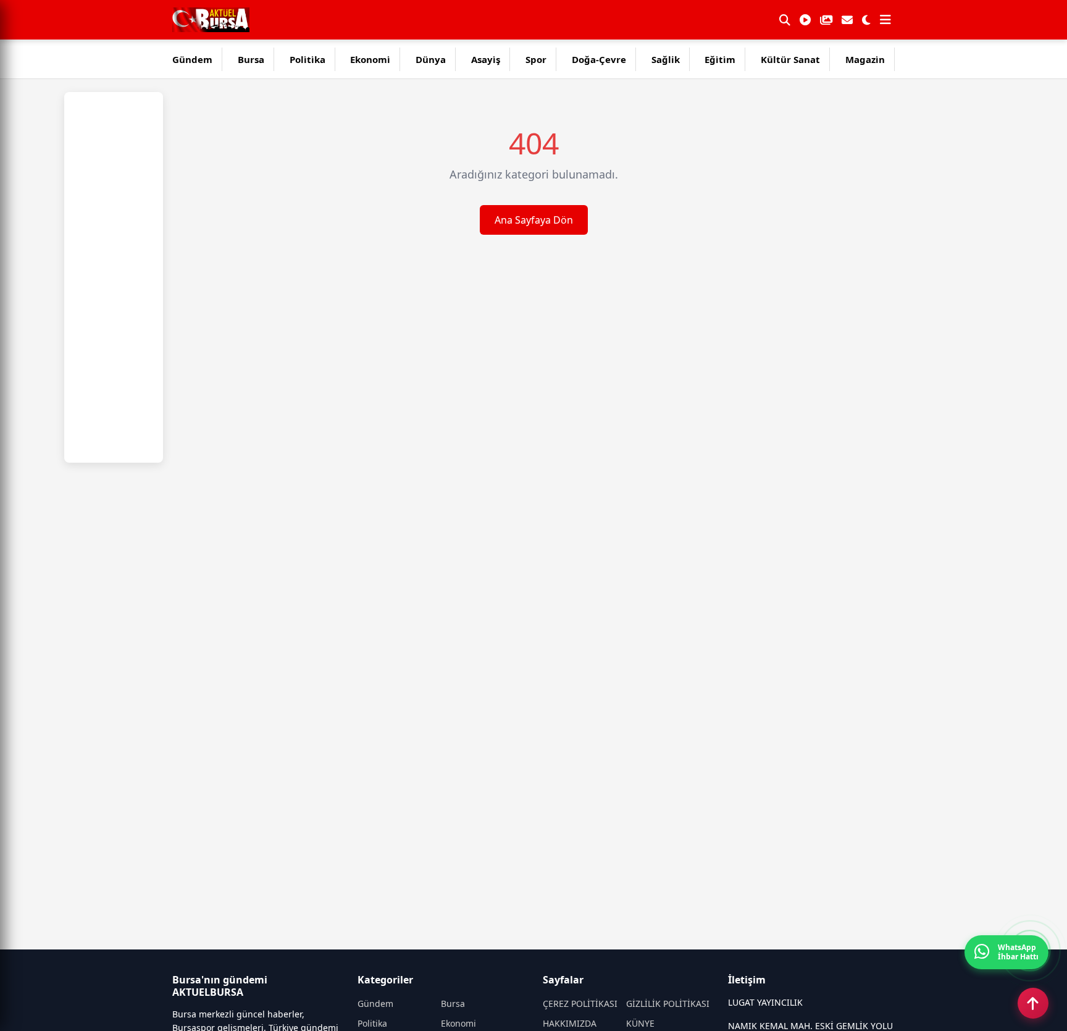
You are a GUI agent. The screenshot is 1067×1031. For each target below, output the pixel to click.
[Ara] (785, 19)
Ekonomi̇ (370, 59)
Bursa (251, 59)
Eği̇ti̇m (720, 59)
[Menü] (885, 20)
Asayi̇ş (485, 59)
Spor (535, 59)
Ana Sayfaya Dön (534, 220)
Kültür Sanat (790, 59)
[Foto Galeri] (826, 19)
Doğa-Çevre (599, 59)
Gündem (192, 59)
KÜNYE (640, 1023)
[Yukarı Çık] (1033, 1003)
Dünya (431, 59)
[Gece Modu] (866, 19)
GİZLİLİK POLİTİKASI (667, 1003)
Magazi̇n (865, 59)
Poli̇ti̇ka (307, 59)
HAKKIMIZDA (569, 1023)
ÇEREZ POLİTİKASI (580, 1003)
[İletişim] (847, 19)
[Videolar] (805, 19)
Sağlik (665, 59)
